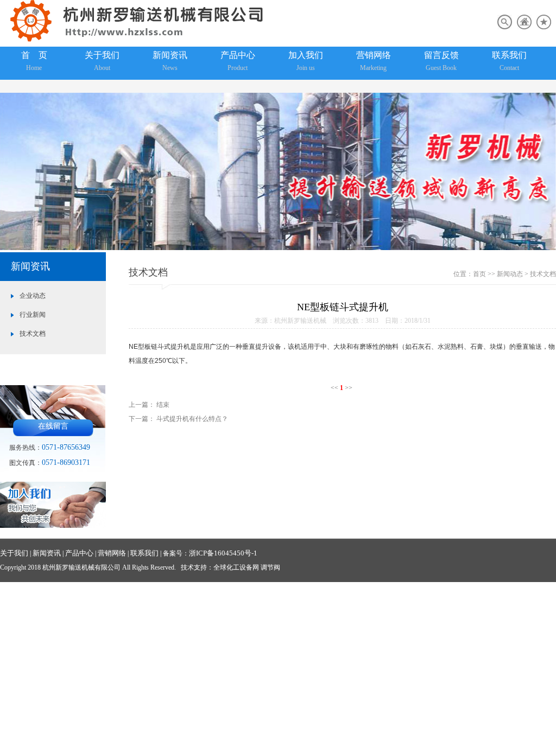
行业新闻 (33, 314)
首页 (479, 274)
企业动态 (33, 295)
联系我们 (509, 61)
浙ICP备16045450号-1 (223, 553)
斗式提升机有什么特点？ (192, 419)
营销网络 (373, 61)
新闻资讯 (170, 61)
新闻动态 (510, 274)
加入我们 (305, 61)
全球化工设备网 (236, 567)
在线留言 (53, 426)
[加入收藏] (543, 27)
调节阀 (270, 567)
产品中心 (237, 61)
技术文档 (33, 333)
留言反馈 (441, 61)
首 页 (34, 61)
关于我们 (102, 61)
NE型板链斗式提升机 (159, 346)
